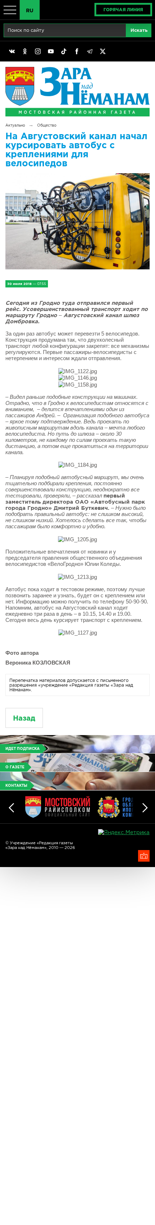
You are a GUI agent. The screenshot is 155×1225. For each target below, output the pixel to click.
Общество (46, 125)
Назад (24, 718)
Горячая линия (123, 9)
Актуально (15, 125)
